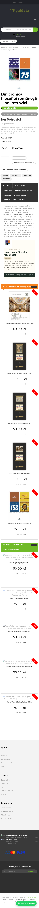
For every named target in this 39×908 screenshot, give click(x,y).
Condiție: (4, 141)
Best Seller (18, 545)
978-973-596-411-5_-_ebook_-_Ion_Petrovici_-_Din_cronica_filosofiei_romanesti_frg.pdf (21, 114)
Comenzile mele (6, 808)
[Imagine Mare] (18, 845)
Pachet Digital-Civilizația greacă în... (19, 423)
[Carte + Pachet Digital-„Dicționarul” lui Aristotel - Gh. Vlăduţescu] (19, 698)
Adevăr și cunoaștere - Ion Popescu (19, 523)
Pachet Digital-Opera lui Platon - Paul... (20, 373)
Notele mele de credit (7, 811)
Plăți (2, 752)
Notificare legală (21, 900)
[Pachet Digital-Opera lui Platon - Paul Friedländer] (19, 356)
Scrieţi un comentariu (7, 124)
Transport (4, 756)
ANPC (3, 766)
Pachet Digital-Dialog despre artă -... (19, 631)
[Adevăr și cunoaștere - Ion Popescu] (19, 506)
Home (4, 900)
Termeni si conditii (6, 763)
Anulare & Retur (6, 759)
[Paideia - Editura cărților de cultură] (19, 10)
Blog (2, 787)
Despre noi (4, 783)
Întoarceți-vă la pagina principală (9, 47)
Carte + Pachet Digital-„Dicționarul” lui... (19, 702)
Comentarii (7, 190)
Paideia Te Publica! (7, 791)
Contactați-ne (5, 780)
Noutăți (6, 545)
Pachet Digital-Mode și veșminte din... (19, 473)
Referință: (4, 138)
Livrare (11, 900)
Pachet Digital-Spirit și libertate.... (19, 563)
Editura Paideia (31, 897)
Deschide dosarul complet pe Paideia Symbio (19, 274)
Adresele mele (5, 815)
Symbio (22, 200)
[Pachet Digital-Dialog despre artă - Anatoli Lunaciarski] (19, 627)
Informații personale (7, 818)
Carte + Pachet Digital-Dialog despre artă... (19, 666)
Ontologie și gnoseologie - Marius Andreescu (20, 323)
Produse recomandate (12, 550)
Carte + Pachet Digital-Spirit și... (19, 598)
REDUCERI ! (4, 794)
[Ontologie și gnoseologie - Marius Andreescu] (19, 306)
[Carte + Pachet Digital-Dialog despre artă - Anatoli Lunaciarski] (19, 662)
